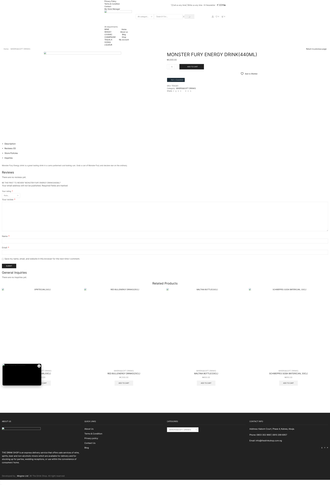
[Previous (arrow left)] (0, 484)
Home (124, 29)
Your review (8, 199)
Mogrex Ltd (22, 476)
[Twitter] (219, 5)
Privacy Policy (110, 1)
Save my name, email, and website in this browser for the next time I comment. (42, 259)
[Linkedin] (225, 5)
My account (124, 40)
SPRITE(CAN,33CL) (41, 373)
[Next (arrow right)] (1, 484)
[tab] (10, 144)
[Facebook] (217, 5)
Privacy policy (91, 438)
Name (5, 236)
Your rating (7, 191)
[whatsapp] (188, 91)
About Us (88, 429)
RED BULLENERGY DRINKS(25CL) (124, 373)
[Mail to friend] (183, 91)
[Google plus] (223, 5)
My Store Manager (112, 9)
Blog (124, 34)
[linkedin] (185, 91)
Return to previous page (316, 49)
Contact (107, 6)
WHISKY (107, 32)
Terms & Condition (112, 4)
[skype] (190, 91)
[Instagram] (221, 5)
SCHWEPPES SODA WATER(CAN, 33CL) (288, 373)
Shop (124, 37)
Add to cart (192, 67)
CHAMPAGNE (110, 37)
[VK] (178, 91)
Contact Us (89, 443)
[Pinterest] (180, 91)
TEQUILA (108, 40)
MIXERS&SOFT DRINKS (20, 49)
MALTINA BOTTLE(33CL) (206, 373)
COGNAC (108, 34)
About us (124, 32)
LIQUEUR (108, 45)
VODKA (107, 42)
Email (5, 247)
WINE (106, 29)
